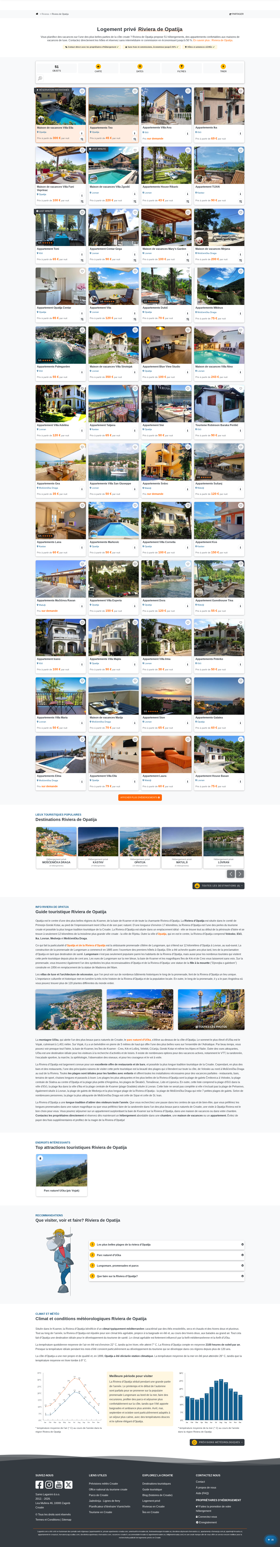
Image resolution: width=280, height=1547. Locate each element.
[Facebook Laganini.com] (39, 1484)
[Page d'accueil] (37, 14)
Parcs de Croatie (98, 1495)
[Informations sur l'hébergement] (81, 132)
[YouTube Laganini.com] (59, 1484)
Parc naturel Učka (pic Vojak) (61, 1190)
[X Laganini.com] (68, 1484)
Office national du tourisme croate (108, 1489)
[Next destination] (240, 874)
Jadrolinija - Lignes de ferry (104, 1500)
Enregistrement (207, 1522)
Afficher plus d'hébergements (139, 797)
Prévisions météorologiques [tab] (219, 1442)
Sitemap (66, 1519)
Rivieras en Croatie (153, 1506)
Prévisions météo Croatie (103, 1483)
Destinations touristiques (156, 1483)
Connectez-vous (207, 1516)
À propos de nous (206, 1487)
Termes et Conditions (47, 1519)
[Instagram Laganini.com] (49, 1484)
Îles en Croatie (150, 1512)
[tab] (167, 1245)
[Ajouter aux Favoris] (82, 91)
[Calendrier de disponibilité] (81, 138)
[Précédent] (41, 106)
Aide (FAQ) (202, 1493)
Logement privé (151, 1500)
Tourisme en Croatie (100, 1512)
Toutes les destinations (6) (221, 886)
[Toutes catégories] (39, 78)
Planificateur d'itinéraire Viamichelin (109, 1506)
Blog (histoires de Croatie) (157, 1495)
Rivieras (45, 14)
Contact (200, 1481)
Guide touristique (152, 1489)
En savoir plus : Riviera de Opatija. (213, 40)
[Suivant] (80, 106)
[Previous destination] (230, 874)
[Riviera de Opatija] (68, 1009)
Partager (238, 14)
